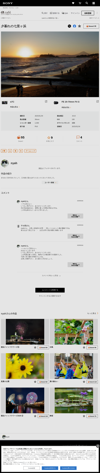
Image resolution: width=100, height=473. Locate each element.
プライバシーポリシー (28, 464)
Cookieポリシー (22, 462)
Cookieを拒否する (50, 468)
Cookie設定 (31, 468)
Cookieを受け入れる (68, 468)
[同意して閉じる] (97, 446)
